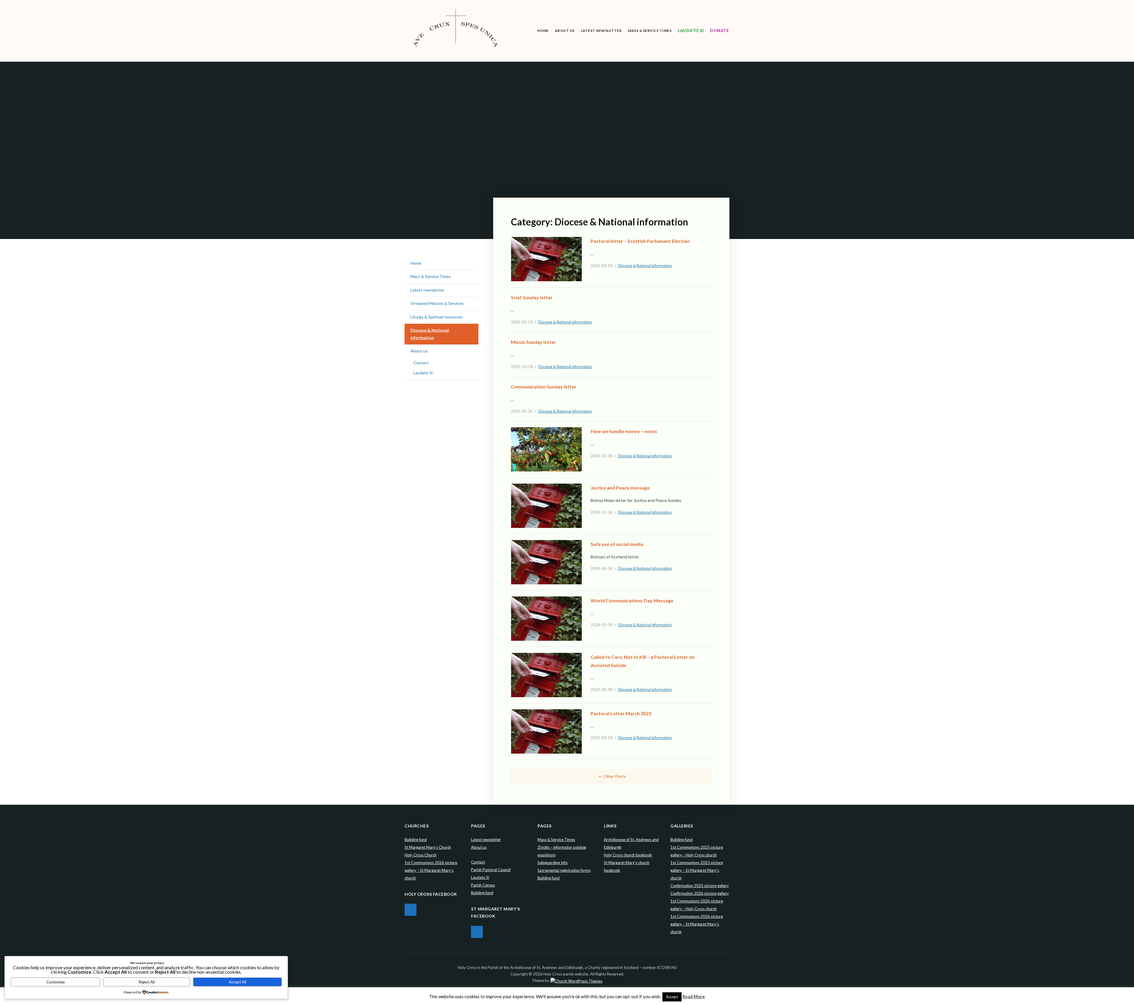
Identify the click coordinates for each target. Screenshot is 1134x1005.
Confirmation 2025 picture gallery (699, 885)
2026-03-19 (601, 265)
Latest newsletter (601, 30)
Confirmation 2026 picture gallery (699, 893)
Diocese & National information (645, 265)
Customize (55, 982)
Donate (719, 30)
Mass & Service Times (650, 30)
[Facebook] (410, 910)
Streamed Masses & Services (437, 303)
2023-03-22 (601, 737)
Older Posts (614, 776)
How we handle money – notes (624, 431)
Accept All (237, 982)
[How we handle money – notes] (546, 449)
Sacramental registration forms (564, 870)
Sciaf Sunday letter (532, 297)
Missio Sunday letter (533, 342)
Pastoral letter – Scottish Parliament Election (640, 241)
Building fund (416, 839)
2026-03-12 (522, 322)
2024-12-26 (601, 512)
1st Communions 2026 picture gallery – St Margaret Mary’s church (431, 870)
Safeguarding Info (552, 862)
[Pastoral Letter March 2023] (546, 731)
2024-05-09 (601, 624)
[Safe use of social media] (546, 562)
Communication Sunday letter (543, 386)
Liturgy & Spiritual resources (436, 316)
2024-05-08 (601, 689)
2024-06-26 (601, 568)
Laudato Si (691, 30)
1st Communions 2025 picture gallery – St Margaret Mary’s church (696, 870)
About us (565, 30)
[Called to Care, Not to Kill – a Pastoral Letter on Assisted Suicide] (546, 674)
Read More (693, 996)
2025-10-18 (522, 366)
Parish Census (483, 885)
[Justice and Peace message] (546, 505)
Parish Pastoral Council (491, 869)
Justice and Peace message (620, 487)
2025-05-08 (601, 455)
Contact (421, 362)
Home (543, 30)
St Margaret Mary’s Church (428, 847)
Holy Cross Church (420, 855)
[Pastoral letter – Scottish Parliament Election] (546, 258)
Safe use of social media (617, 544)
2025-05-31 (522, 411)
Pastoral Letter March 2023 (621, 713)
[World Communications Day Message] (546, 618)
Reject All (147, 982)
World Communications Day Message (632, 600)
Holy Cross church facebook (628, 855)
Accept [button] (672, 996)
